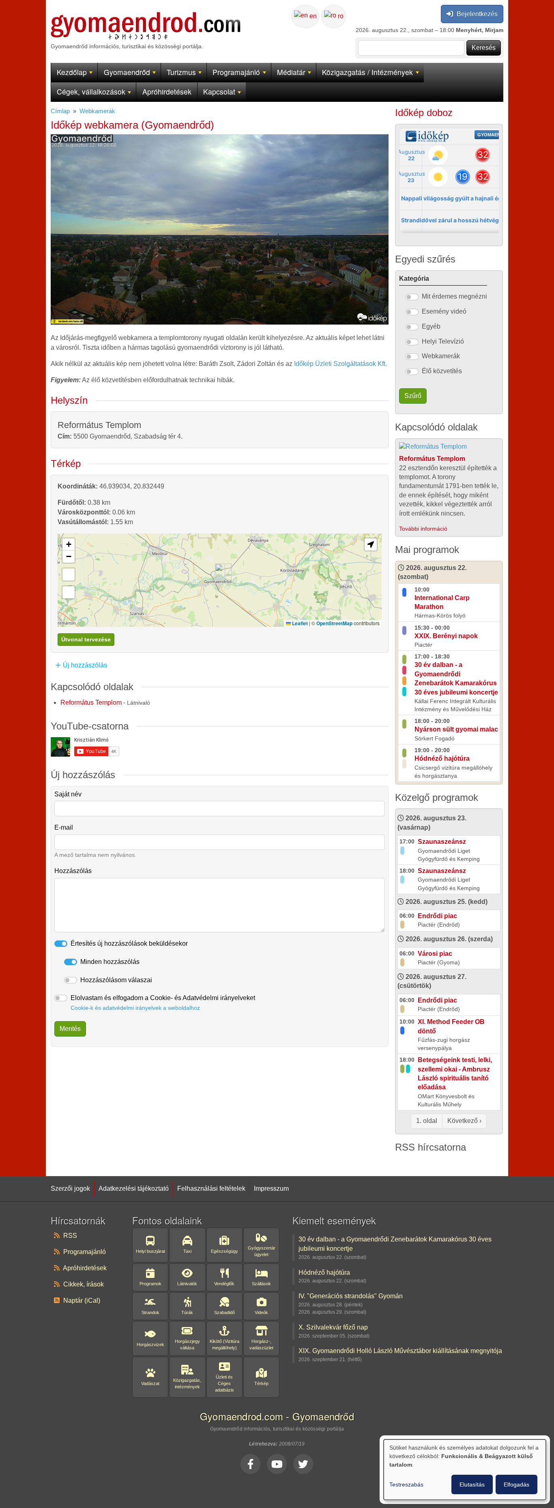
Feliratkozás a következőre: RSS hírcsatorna (398, 1161)
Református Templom (91, 702)
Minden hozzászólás (110, 961)
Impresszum (271, 1188)
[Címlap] (145, 16)
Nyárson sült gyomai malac (456, 729)
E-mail (63, 827)
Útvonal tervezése (86, 639)
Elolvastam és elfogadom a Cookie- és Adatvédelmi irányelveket (163, 1002)
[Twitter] (303, 1464)
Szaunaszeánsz (442, 841)
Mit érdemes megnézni (454, 296)
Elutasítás (472, 1484)
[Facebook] (250, 1464)
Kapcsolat (219, 91)
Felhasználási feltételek (211, 1188)
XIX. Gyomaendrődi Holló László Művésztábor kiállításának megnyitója (400, 1350)
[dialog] (465, 1469)
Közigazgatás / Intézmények (367, 72)
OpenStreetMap (334, 623)
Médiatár (291, 72)
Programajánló (236, 72)
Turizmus (181, 72)
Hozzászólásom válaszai (116, 980)
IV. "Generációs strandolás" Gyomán (350, 1295)
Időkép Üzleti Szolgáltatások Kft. (340, 363)
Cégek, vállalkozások (91, 91)
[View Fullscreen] (68, 592)
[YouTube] (277, 1464)
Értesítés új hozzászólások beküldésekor (129, 943)
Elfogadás (516, 1484)
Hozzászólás (73, 870)
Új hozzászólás (85, 665)
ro (340, 16)
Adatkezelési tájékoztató (134, 1188)
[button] (220, 572)
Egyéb (431, 326)
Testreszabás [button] (406, 1484)
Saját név (68, 794)
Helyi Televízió (443, 341)
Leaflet (299, 623)
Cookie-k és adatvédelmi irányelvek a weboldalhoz (135, 1008)
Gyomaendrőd (127, 72)
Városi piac (435, 953)
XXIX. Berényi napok (446, 635)
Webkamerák (97, 111)
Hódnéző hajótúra (442, 758)
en (312, 16)
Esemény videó (444, 311)
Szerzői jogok (70, 1188)
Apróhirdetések (166, 91)
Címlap (60, 111)
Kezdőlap (72, 72)
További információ (423, 528)
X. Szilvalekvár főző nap (333, 1327)
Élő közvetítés (442, 371)
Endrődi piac (437, 915)
